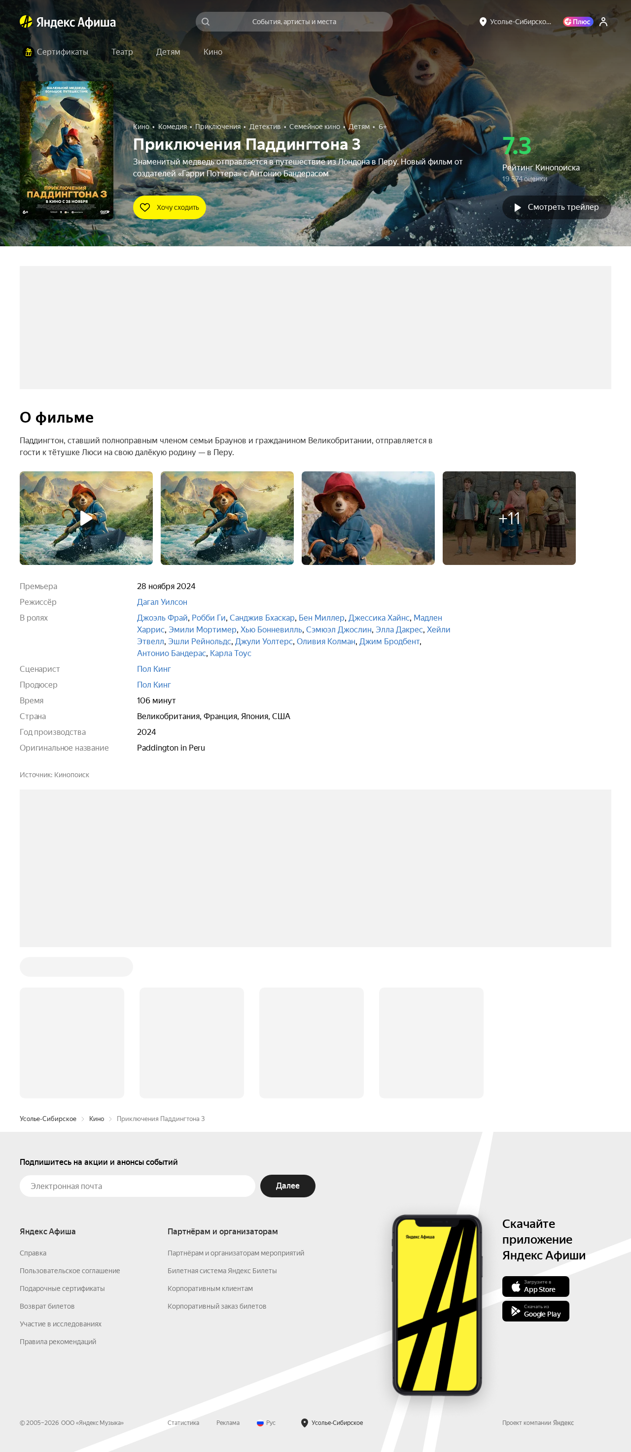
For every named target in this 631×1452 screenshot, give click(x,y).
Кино (96, 1118)
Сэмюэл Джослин (339, 629)
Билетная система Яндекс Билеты (222, 1271)
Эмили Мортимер (203, 629)
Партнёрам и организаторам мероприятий (236, 1253)
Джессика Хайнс (379, 618)
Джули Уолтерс (264, 641)
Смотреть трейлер (563, 207)
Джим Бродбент (389, 641)
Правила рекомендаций (58, 1342)
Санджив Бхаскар (262, 618)
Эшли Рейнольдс (199, 641)
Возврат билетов (47, 1306)
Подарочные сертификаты (62, 1288)
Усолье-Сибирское (48, 1118)
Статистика (183, 1422)
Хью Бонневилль (271, 629)
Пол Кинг (154, 669)
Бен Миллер (322, 618)
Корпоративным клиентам (210, 1288)
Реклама (228, 1422)
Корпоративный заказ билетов (217, 1306)
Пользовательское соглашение (70, 1271)
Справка (33, 1253)
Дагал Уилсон (162, 602)
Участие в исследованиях (61, 1324)
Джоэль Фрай (162, 618)
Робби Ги (209, 618)
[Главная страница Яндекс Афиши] (26, 21)
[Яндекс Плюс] (578, 22)
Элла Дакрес (399, 629)
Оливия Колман (326, 641)
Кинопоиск (71, 775)
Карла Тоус (230, 653)
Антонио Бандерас (171, 653)
